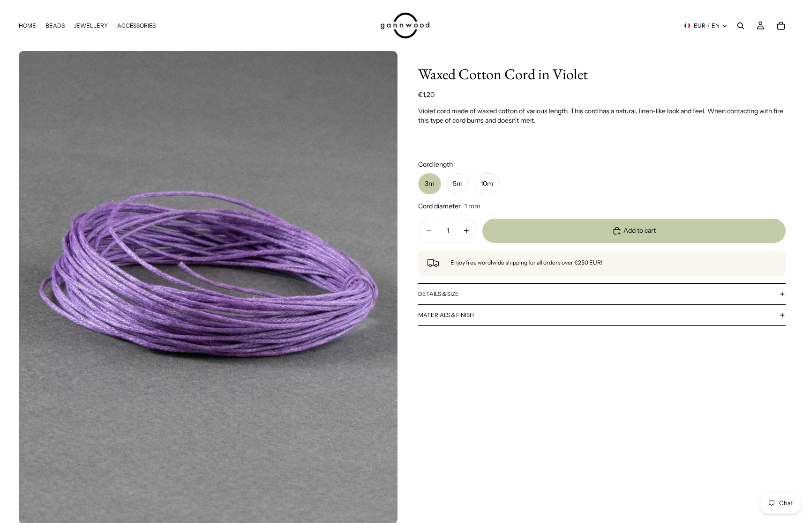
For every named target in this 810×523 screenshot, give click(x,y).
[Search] (740, 25)
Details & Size (438, 293)
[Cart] (781, 25)
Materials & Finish (446, 314)
